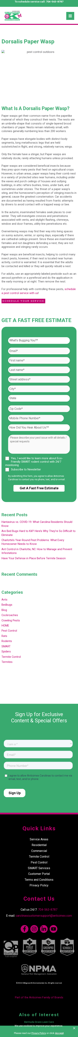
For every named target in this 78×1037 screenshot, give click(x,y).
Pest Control (9, 630)
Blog (4, 610)
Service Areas (39, 839)
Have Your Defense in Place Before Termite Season (34, 558)
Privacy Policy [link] (38, 1033)
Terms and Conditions (39, 879)
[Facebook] (24, 929)
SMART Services (39, 868)
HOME (5, 625)
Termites (7, 662)
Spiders (6, 651)
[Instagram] (34, 929)
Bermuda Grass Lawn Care (39, 1021)
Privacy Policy (39, 885)
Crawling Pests (11, 620)
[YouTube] (53, 929)
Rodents (7, 641)
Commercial (39, 851)
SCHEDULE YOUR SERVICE (23, 300)
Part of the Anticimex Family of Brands (39, 997)
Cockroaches (10, 615)
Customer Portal (39, 874)
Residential (39, 845)
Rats (4, 636)
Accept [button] (59, 1033)
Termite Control (11, 656)
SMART (6, 646)
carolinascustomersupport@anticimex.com (44, 915)
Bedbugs (7, 604)
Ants (4, 599)
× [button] (74, 1028)
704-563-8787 (54, 1)
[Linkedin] (44, 929)
